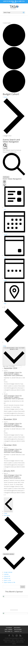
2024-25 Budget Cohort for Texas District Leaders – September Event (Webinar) (13, 374)
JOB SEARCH (17, 627)
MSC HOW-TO (8, 631)
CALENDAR (9, 627)
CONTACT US (17, 631)
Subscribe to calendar (8, 554)
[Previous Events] (4, 307)
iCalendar (6, 574)
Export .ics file (7, 580)
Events (5, 97)
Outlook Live (7, 578)
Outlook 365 (7, 576)
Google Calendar (8, 572)
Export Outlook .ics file (9, 582)
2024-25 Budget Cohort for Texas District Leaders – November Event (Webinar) (13, 425)
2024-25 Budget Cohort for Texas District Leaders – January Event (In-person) (13, 476)
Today (4, 346)
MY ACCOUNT (18, 629)
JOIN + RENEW (8, 629)
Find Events (6, 177)
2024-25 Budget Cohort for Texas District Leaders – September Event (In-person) (13, 397)
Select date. (6, 366)
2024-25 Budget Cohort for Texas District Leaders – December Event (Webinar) (13, 450)
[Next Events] (14, 342)
